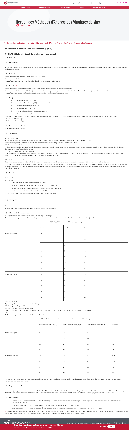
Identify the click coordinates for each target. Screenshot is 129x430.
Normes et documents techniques (16, 43)
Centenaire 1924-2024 (99, 8)
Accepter (111, 427)
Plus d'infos (49, 427)
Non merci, (103, 427)
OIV (4, 43)
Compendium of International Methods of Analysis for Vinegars (44, 43)
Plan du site (106, 423)
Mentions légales (83, 423)
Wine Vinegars (68, 43)
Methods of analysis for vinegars (83, 43)
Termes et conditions (95, 423)
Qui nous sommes (25, 8)
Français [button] (82, 3)
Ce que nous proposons (65, 8)
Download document (26, 25)
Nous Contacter (106, 3)
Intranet (96, 3)
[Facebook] (115, 2)
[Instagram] (123, 2)
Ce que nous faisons (44, 8)
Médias (82, 8)
